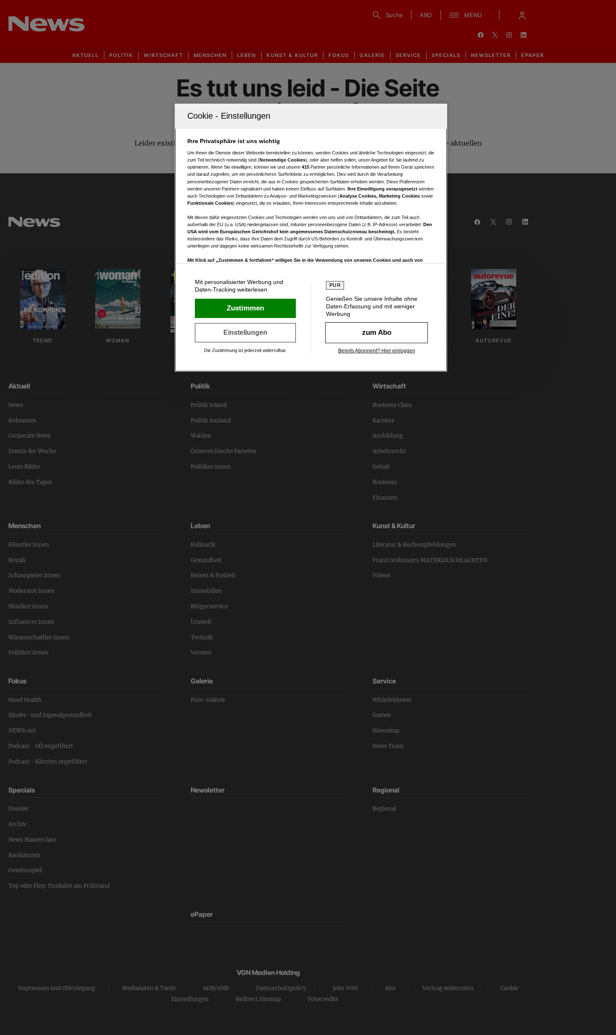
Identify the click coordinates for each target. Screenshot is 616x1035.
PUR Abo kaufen (376, 332)
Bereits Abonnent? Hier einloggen (376, 351)
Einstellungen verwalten (245, 332)
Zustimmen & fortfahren (245, 308)
